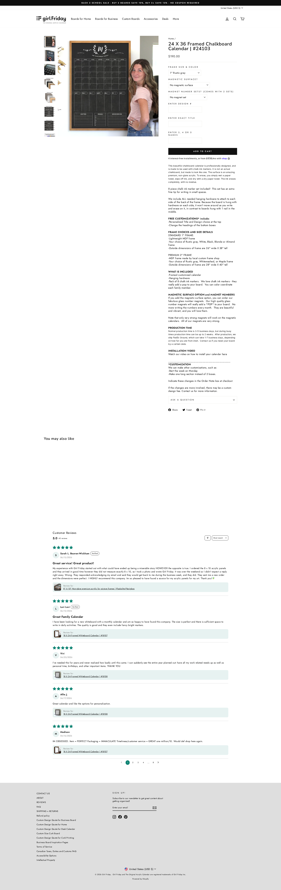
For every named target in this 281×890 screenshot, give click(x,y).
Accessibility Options (46, 855)
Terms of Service (44, 846)
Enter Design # (180, 103)
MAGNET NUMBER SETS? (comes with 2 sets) (201, 91)
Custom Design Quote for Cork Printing (55, 837)
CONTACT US (43, 793)
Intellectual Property (46, 860)
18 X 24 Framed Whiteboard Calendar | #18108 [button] (85, 676)
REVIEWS (41, 802)
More (176, 19)
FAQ (39, 806)
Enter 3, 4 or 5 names (180, 133)
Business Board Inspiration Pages (52, 842)
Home (171, 38)
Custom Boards (130, 19)
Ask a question (183, 399)
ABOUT (40, 797)
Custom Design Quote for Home (52, 824)
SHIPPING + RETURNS (47, 811)
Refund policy (43, 815)
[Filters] (208, 537)
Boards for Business (106, 19)
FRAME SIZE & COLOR (183, 67)
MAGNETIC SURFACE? (183, 79)
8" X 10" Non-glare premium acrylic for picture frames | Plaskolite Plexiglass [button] (99, 588)
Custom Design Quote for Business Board (56, 820)
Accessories (151, 19)
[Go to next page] (159, 762)
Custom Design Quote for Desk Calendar (56, 829)
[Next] (154, 86)
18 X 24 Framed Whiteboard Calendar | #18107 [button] (85, 635)
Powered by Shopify (140, 879)
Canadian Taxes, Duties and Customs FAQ (56, 851)
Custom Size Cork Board (48, 833)
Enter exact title (181, 118)
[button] (57, 587)
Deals (165, 19)
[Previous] (62, 86)
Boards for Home (81, 19)
